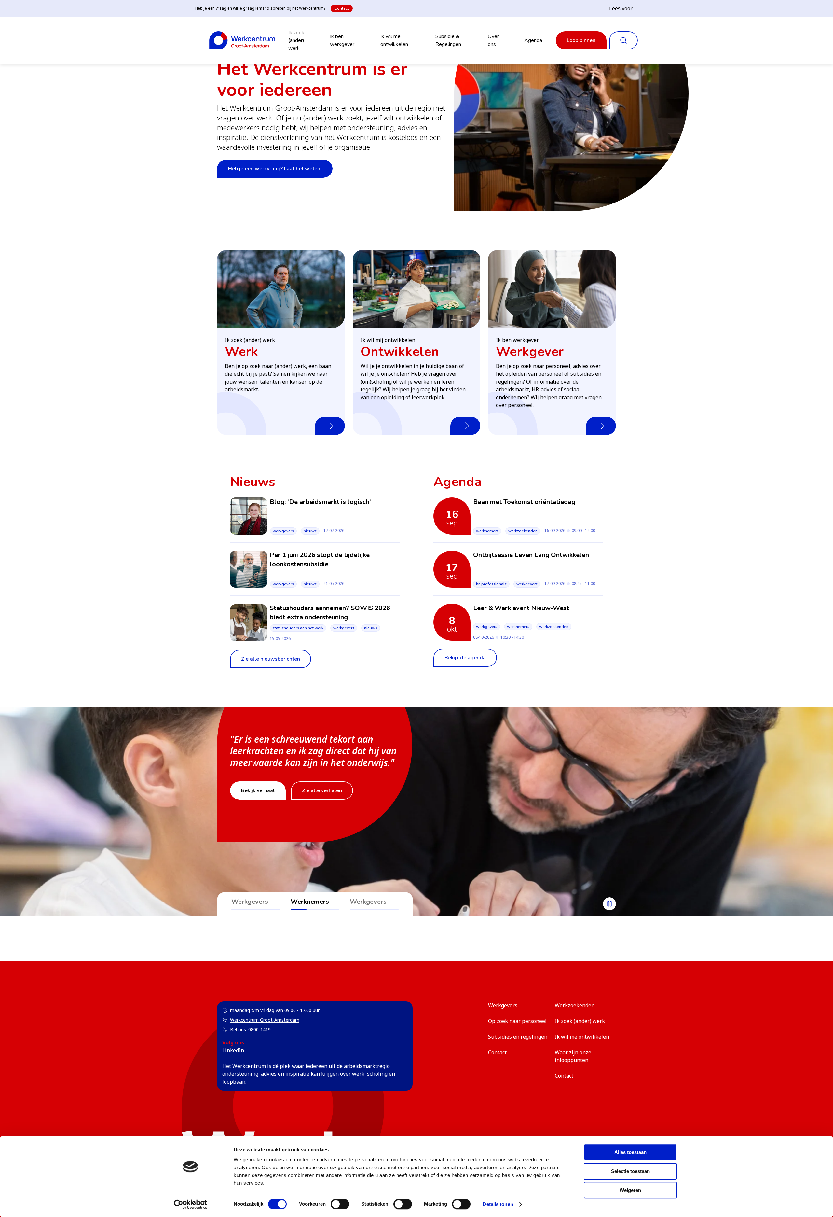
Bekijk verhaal (258, 790)
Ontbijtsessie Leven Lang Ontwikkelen (531, 555)
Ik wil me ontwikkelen (394, 40)
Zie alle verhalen (322, 790)
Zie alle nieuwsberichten (270, 659)
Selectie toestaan (630, 1171)
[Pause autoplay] (609, 903)
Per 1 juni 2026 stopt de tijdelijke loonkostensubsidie (320, 559)
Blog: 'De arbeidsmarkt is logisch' (320, 501)
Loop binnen (581, 40)
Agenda (533, 40)
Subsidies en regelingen (517, 1036)
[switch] (340, 1204)
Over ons (493, 40)
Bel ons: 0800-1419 (250, 1030)
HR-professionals (491, 584)
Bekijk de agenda (465, 657)
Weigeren (630, 1190)
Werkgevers (283, 531)
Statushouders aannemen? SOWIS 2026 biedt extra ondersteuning (330, 613)
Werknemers (487, 531)
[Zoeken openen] (623, 40)
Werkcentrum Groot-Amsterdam (260, 1020)
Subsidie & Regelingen (448, 40)
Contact (342, 8)
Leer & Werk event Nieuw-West (521, 608)
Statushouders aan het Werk (298, 628)
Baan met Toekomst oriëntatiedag (524, 501)
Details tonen (498, 1204)
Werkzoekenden (523, 531)
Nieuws (310, 531)
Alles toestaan (630, 1152)
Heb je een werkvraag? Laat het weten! (274, 168)
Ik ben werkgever (342, 40)
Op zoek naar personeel (517, 1021)
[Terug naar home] (242, 40)
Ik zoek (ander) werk (296, 40)
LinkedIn (233, 1050)
